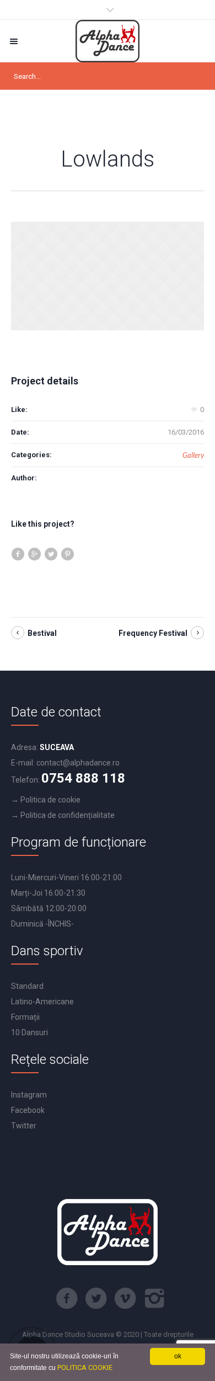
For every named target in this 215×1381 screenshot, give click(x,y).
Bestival (42, 633)
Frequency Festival (153, 633)
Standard (27, 986)
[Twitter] (96, 1298)
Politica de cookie (50, 799)
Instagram (29, 1094)
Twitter (23, 1125)
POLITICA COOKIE (84, 1367)
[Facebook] (67, 1298)
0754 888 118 (83, 778)
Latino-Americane (42, 1001)
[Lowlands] (107, 276)
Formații (25, 1017)
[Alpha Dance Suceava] (107, 41)
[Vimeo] (125, 1298)
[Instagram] (154, 1298)
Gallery (193, 455)
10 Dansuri (29, 1032)
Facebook (28, 1110)
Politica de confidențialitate (67, 815)
